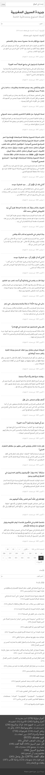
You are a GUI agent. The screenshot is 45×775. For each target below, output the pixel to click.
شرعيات (20, 731)
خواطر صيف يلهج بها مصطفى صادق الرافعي (30, 637)
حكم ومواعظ (24, 728)
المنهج (28, 724)
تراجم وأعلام (39, 728)
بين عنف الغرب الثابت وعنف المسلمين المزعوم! (29, 681)
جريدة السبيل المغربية (27, 12)
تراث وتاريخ (14, 724)
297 (10, 553)
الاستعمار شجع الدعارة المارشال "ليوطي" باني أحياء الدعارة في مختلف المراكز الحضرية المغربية (24, 597)
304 (10, 558)
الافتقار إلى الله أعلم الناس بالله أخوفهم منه (26, 499)
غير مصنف (32, 56)
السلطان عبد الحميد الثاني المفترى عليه (32, 691)
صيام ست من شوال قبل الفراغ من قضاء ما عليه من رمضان (26, 666)
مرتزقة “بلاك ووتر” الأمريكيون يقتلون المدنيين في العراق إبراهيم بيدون (24, 474)
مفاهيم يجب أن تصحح (32, 753)
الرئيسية (42, 30)
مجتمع (31, 747)
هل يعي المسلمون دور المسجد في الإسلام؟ (28, 327)
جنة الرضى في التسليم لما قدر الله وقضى (28, 234)
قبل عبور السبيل (34, 744)
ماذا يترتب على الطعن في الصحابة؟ (33, 614)
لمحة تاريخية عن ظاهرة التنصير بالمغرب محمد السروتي (22, 114)
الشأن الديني (39, 724)
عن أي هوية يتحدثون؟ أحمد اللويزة (30, 423)
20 (13, 549)
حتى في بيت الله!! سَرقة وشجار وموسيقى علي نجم (24, 304)
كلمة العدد (16, 744)
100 (30, 553)
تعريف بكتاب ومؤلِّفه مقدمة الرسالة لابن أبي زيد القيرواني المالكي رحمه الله (25, 209)
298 (4, 553)
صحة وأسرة (36, 734)
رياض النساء (36, 731)
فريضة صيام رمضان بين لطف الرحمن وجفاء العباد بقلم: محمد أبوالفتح (24, 351)
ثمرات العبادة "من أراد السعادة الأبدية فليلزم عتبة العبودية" (26, 632)
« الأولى (26, 549)
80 (36, 553)
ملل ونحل (16, 756)
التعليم (12, 721)
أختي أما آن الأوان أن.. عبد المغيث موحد (29, 257)
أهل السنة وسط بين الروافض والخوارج (32, 686)
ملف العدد (34, 756)
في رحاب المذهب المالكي (31, 740)
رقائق (11, 728)
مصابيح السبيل (34, 750)
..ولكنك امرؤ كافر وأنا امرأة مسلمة (31, 377)
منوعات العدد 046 (38, 676)
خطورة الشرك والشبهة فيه (36, 704)
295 (23, 553)
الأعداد (41, 570)
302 (22, 558)
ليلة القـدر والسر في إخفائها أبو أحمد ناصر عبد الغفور (23, 280)
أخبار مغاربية (21, 718)
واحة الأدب (10, 759)
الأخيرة (22, 721)
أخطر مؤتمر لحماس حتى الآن (33, 400)
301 (28, 558)
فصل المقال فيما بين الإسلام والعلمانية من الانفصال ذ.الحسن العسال (23, 658)
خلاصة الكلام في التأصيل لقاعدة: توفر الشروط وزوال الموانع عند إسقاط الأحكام (24, 524)
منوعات (25, 759)
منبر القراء (38, 759)
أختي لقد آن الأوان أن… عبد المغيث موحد (28, 184)
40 (8, 549)
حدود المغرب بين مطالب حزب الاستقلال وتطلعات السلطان (26, 604)
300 (35, 558)
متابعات (40, 747)
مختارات (20, 747)
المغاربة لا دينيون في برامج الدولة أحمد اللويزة (26, 64)
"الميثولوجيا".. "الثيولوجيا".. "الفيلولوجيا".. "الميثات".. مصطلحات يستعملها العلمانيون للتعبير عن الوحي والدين (23, 698)
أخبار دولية (36, 718)
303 (16, 558)
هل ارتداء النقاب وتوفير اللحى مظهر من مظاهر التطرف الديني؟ (23, 447)
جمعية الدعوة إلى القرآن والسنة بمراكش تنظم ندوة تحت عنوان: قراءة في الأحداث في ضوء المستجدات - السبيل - (22, 652)
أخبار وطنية (36, 721)
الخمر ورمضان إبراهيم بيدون (35, 671)
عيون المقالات (21, 734)
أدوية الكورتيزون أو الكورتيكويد (34, 627)
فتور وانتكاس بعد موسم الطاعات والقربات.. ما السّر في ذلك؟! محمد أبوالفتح (22, 89)
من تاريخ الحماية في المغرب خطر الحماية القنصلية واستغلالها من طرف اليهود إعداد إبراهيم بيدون (24, 590)
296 (16, 553)
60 (41, 553)
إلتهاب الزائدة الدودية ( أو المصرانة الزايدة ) (31, 609)
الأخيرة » (39, 562)
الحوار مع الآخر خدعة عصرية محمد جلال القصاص (25, 41)
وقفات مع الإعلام (35, 763)
